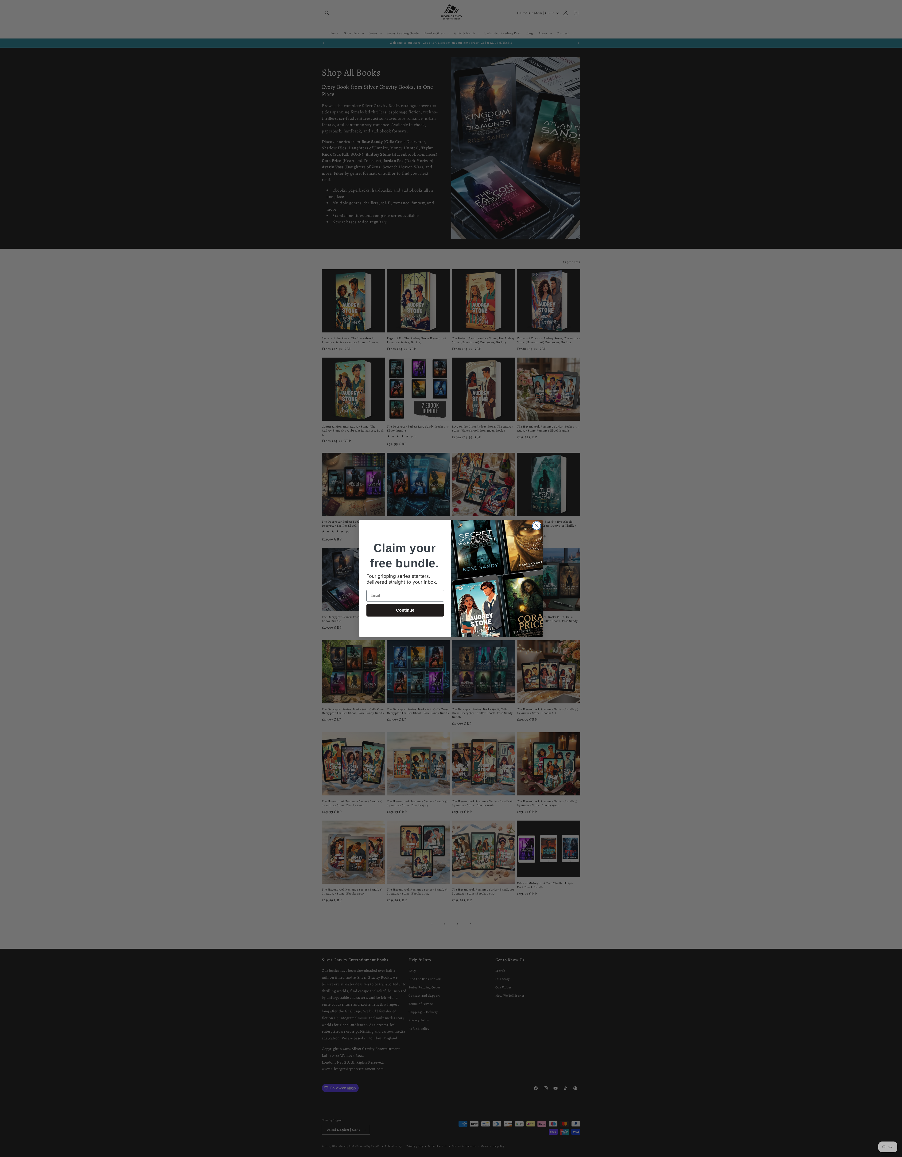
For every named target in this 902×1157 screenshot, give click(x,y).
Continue (405, 610)
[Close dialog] (537, 526)
